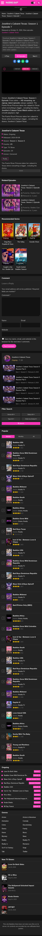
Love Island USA (19, 713)
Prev (7, 56)
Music (25, 832)
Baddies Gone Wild (20, 518)
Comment (6, 295)
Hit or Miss (12, 875)
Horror (4, 832)
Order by (30, 419)
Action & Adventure (29, 817)
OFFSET (11, 907)
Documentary (27, 825)
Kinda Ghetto (13, 896)
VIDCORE (26, 69)
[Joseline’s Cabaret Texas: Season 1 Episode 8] (11, 211)
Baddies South (19, 497)
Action (4, 817)
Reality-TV (21, 445)
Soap (24, 848)
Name (4, 320)
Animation (5, 821)
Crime (4, 825)
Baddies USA (18, 442)
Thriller (25, 851)
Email (23, 320)
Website (5, 330)
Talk (3, 851)
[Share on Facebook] (15, 61)
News (24, 836)
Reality (5, 159)
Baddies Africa (18, 508)
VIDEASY (35, 69)
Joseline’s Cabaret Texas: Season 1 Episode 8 (30, 202)
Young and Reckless (21, 745)
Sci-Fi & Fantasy (7, 848)
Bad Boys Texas (19, 529)
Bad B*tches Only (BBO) (22, 605)
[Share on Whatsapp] (23, 61)
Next (34, 56)
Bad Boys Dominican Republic (25, 466)
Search (21, 423)
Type (10, 419)
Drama (20, 511)
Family (25, 829)
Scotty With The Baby (21, 734)
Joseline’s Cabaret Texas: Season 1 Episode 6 (30, 187)
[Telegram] (21, 9)
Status (30, 414)
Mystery (4, 836)
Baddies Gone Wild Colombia (24, 626)
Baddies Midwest (19, 487)
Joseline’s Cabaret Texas (10, 32)
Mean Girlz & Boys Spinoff (23, 476)
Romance (26, 844)
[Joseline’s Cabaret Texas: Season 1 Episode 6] (11, 196)
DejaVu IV (16, 702)
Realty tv (5, 844)
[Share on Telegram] (27, 61)
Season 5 (21, 141)
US (11, 144)
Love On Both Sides (16, 864)
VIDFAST (17, 69)
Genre (10, 414)
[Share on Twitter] (19, 61)
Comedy (25, 821)
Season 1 (13, 141)
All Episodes (21, 56)
